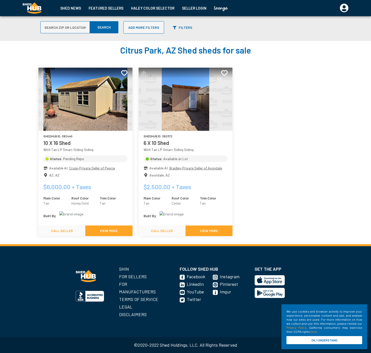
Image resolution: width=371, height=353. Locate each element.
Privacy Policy (296, 327)
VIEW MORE (109, 231)
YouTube (195, 291)
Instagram (230, 276)
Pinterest (229, 284)
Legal (125, 307)
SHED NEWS (70, 8)
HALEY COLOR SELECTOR (152, 8)
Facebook (196, 276)
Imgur (225, 291)
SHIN (124, 269)
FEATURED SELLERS (106, 8)
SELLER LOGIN (194, 8)
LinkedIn (195, 284)
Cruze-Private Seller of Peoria (92, 168)
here (313, 331)
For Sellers (133, 276)
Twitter (194, 299)
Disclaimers (133, 314)
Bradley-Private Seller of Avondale (195, 168)
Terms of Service (138, 299)
